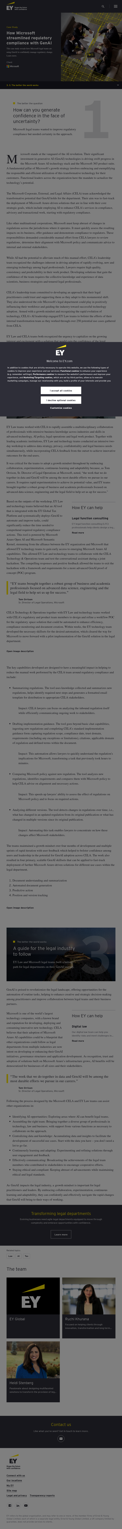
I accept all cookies (61, 390)
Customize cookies (61, 407)
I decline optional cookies (61, 400)
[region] (61, 379)
